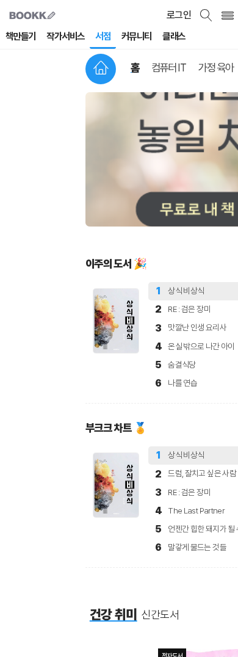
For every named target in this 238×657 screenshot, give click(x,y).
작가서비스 (65, 36)
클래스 (173, 36)
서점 (102, 36)
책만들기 (20, 36)
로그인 (179, 15)
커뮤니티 (136, 36)
